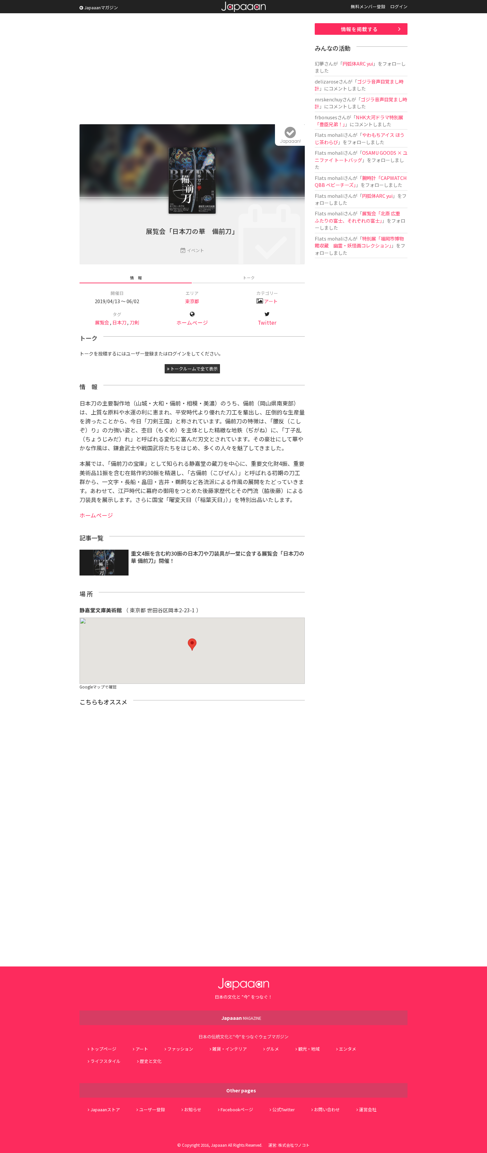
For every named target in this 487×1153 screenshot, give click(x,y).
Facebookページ (237, 1109)
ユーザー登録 (152, 1109)
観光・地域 (309, 1049)
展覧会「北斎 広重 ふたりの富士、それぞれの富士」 (360, 217)
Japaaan (243, 7)
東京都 (192, 301)
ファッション (180, 1049)
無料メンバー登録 (368, 6)
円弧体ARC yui (358, 63)
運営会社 (367, 1109)
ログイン (398, 6)
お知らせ (192, 1109)
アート (271, 301)
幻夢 (319, 63)
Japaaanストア (105, 1109)
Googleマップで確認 (98, 686)
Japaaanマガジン (100, 7)
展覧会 (102, 322)
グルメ (272, 1049)
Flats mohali (329, 134)
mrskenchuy (328, 99)
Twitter (267, 322)
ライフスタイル (105, 1061)
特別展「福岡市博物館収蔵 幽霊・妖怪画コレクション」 (359, 242)
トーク (249, 277)
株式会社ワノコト (294, 1145)
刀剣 (134, 322)
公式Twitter (283, 1109)
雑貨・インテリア (229, 1049)
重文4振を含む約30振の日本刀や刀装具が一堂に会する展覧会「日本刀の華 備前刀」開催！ (217, 557)
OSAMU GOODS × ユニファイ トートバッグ (361, 156)
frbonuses (326, 117)
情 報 (136, 277)
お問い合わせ (327, 1109)
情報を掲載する (359, 29)
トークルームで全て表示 (193, 368)
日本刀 (119, 322)
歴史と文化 (150, 1061)
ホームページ (192, 322)
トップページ (103, 1049)
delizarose (327, 81)
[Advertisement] (192, 69)
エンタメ (347, 1049)
